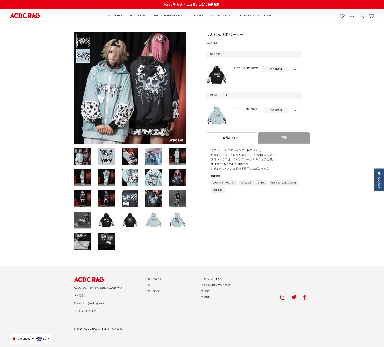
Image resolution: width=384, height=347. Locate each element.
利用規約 (206, 290)
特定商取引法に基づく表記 (215, 284)
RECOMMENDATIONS (168, 15)
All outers (246, 182)
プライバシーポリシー (213, 278)
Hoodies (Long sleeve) (283, 182)
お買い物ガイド (153, 278)
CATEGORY (196, 15)
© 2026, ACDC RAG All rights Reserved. (98, 328)
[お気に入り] (342, 15)
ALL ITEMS (115, 15)
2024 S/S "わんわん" (224, 182)
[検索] (361, 15)
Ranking (217, 189)
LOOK (268, 15)
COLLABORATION (246, 15)
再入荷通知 (276, 69)
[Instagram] (282, 297)
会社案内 (206, 296)
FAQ (147, 284)
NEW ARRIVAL (138, 15)
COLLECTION (219, 15)
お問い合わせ (152, 290)
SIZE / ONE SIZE (245, 68)
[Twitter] (293, 297)
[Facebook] (305, 297)
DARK (261, 182)
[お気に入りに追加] (295, 69)
